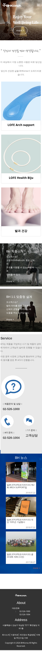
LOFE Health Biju (21, 178)
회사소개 (6, 634)
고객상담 (32, 435)
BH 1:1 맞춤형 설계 (19, 296)
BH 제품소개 (14, 251)
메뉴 (38, 5)
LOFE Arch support (21, 125)
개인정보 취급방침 (27, 634)
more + (20, 30)
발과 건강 (21, 231)
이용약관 (14, 634)
